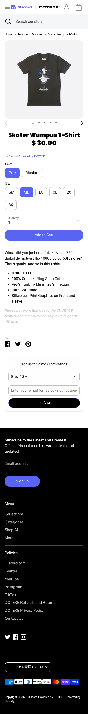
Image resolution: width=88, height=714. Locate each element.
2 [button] (39, 122)
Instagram (13, 586)
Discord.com (15, 563)
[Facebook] (15, 637)
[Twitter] (7, 637)
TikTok (10, 594)
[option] (44, 79)
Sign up (22, 481)
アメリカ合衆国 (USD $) (25, 667)
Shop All (12, 529)
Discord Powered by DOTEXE (26, 156)
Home (8, 34)
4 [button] (50, 122)
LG (41, 192)
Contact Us (14, 618)
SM (11, 192)
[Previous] (6, 123)
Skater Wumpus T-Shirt (62, 34)
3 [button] (44, 122)
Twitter (11, 571)
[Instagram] (23, 637)
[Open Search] (8, 22)
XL (55, 192)
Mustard (32, 173)
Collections (14, 514)
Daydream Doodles (30, 34)
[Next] (82, 123)
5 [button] (56, 122)
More (9, 537)
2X (69, 192)
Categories (14, 522)
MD (27, 192)
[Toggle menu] (5, 7)
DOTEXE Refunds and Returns (30, 602)
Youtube (12, 579)
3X (11, 205)
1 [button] (33, 123)
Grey (12, 173)
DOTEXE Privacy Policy (24, 610)
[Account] (66, 5)
